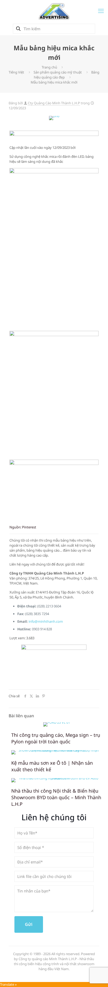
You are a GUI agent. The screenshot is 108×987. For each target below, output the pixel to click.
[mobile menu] (100, 10)
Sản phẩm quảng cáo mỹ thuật (58, 72)
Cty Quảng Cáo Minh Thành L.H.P (54, 103)
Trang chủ (49, 67)
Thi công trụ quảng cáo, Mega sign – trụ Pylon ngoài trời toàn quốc (55, 738)
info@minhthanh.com (46, 621)
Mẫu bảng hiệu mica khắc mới (54, 82)
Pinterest (29, 527)
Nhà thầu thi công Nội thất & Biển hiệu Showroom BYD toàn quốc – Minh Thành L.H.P (56, 797)
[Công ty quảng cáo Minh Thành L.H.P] (54, 11)
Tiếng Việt (16, 72)
